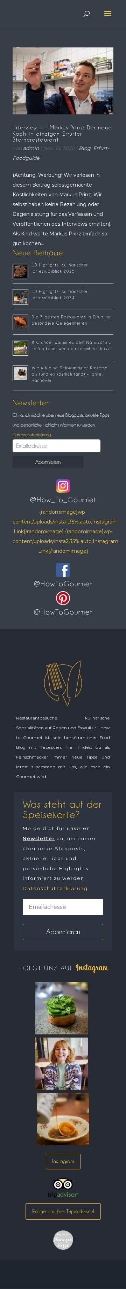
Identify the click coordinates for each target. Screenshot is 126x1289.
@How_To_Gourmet (63, 500)
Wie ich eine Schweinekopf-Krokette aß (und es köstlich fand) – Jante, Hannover (70, 374)
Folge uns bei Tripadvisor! (63, 1211)
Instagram (63, 1161)
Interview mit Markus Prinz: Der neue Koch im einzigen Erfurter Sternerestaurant (62, 134)
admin (31, 148)
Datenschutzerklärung (32, 434)
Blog (85, 148)
